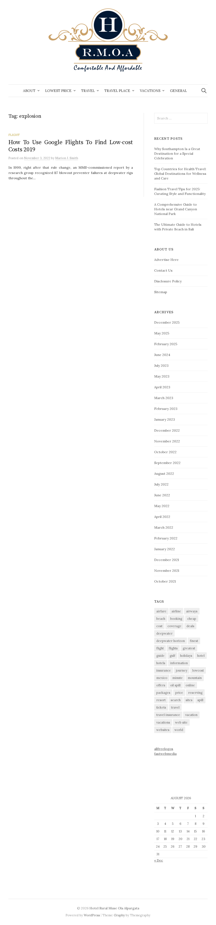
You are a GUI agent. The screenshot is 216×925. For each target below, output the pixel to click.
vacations (163, 722)
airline (176, 611)
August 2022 (164, 473)
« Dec (158, 860)
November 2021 (166, 570)
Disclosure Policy (168, 281)
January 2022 (164, 549)
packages (163, 693)
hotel (201, 656)
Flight (14, 135)
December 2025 (167, 322)
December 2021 (166, 560)
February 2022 (165, 538)
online (190, 685)
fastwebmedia (165, 753)
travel (175, 707)
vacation (191, 715)
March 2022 (163, 527)
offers (160, 685)
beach (160, 619)
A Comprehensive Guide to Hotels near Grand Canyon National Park (175, 209)
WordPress (92, 915)
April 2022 (162, 516)
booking (176, 619)
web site (181, 722)
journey (181, 670)
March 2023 (163, 398)
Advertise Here (166, 259)
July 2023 (161, 365)
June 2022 (162, 495)
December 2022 (167, 430)
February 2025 (165, 344)
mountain (195, 678)
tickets (161, 707)
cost (159, 626)
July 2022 (161, 484)
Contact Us (163, 270)
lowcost (198, 670)
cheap (191, 619)
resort (161, 700)
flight (160, 648)
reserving (195, 693)
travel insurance (168, 715)
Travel (88, 90)
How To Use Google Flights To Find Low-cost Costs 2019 (70, 146)
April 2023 (162, 387)
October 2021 (165, 581)
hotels (160, 663)
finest (194, 641)
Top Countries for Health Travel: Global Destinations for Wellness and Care (180, 173)
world (178, 730)
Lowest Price (58, 90)
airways (191, 611)
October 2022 (165, 452)
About (29, 90)
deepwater (164, 633)
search (176, 700)
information (179, 663)
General (178, 90)
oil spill (175, 685)
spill (200, 700)
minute (177, 678)
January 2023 (164, 419)
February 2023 (165, 408)
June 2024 (162, 355)
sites (189, 700)
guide (160, 656)
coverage (174, 626)
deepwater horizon (170, 641)
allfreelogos (163, 749)
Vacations (150, 90)
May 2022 (161, 506)
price (179, 693)
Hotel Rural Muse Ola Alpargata (114, 908)
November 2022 (167, 441)
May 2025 (161, 333)
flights (173, 648)
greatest (189, 648)
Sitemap (160, 292)
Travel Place (117, 90)
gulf (172, 656)
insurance (163, 670)
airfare (161, 611)
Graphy (119, 915)
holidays (186, 656)
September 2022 (167, 463)
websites (162, 730)
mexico (161, 678)
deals (190, 626)
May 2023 (161, 376)
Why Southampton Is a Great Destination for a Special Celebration (177, 153)
